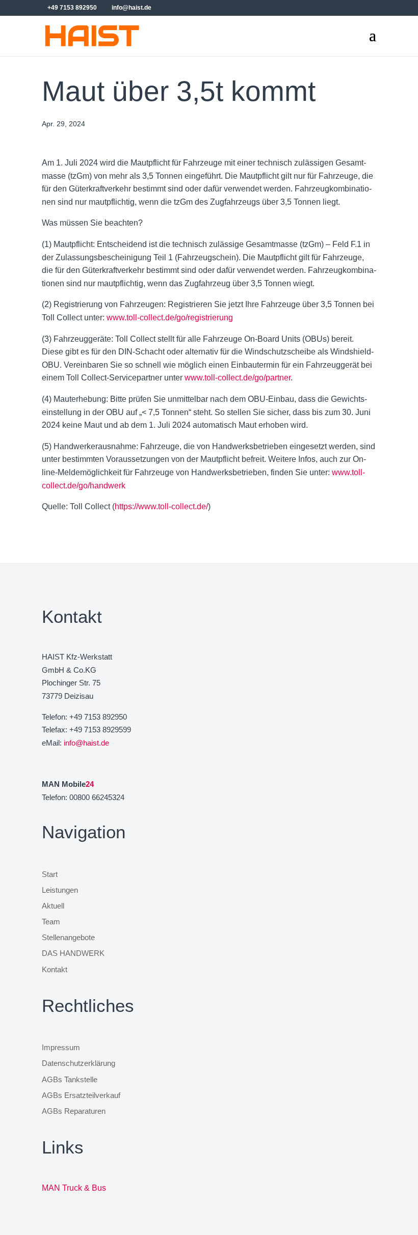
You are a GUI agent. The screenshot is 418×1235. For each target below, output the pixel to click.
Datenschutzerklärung (78, 1063)
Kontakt (54, 970)
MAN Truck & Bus (74, 1188)
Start (50, 874)
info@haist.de (86, 742)
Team (51, 922)
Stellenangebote (68, 938)
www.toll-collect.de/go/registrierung (170, 317)
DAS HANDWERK (73, 953)
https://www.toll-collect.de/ (161, 506)
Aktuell (53, 906)
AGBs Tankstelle (69, 1080)
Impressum (61, 1048)
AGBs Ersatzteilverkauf (81, 1095)
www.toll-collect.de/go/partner (238, 377)
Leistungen (60, 890)
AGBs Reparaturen (74, 1111)
